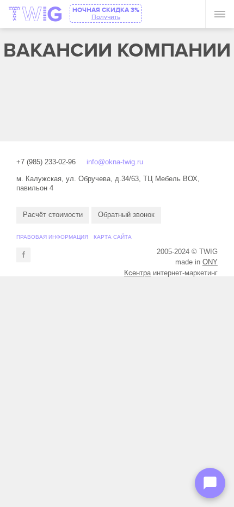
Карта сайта (113, 237)
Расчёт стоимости (53, 215)
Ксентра (137, 273)
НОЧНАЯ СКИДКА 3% (105, 13)
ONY (210, 262)
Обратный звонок (126, 215)
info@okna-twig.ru (115, 162)
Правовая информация (52, 237)
